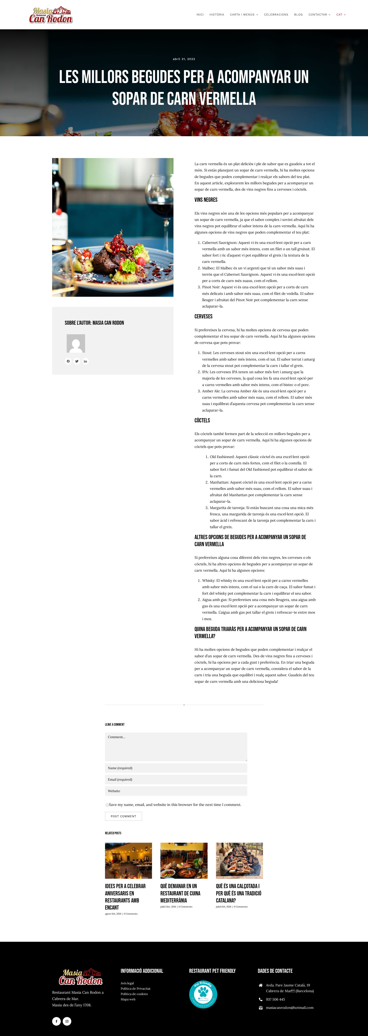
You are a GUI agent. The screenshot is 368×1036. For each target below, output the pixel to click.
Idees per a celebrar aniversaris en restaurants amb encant (128, 861)
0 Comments (131, 913)
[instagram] (67, 1021)
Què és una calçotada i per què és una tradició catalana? (239, 861)
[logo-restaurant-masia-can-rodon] (51, 7)
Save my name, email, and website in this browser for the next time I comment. (175, 804)
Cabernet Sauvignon (219, 242)
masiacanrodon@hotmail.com (290, 1007)
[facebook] (56, 1021)
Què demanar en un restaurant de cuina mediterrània (184, 861)
